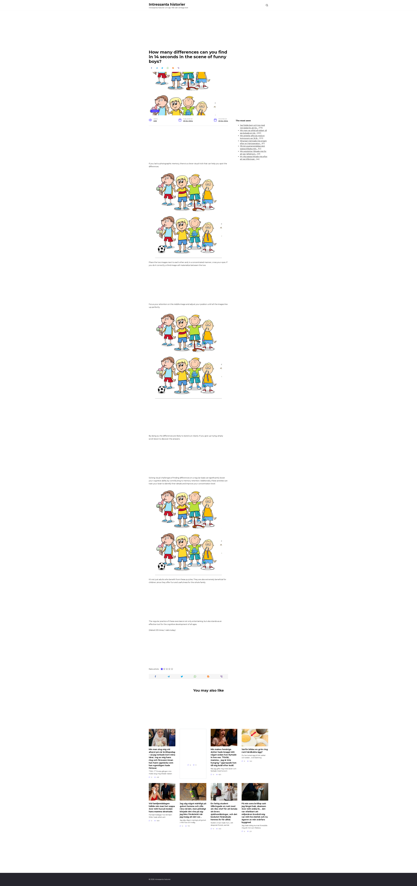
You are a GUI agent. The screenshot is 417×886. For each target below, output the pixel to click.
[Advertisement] (208, 32)
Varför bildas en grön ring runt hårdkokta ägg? (255, 750)
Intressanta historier (167, 4)
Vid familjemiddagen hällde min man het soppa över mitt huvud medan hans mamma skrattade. (162, 807)
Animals (155, 111)
